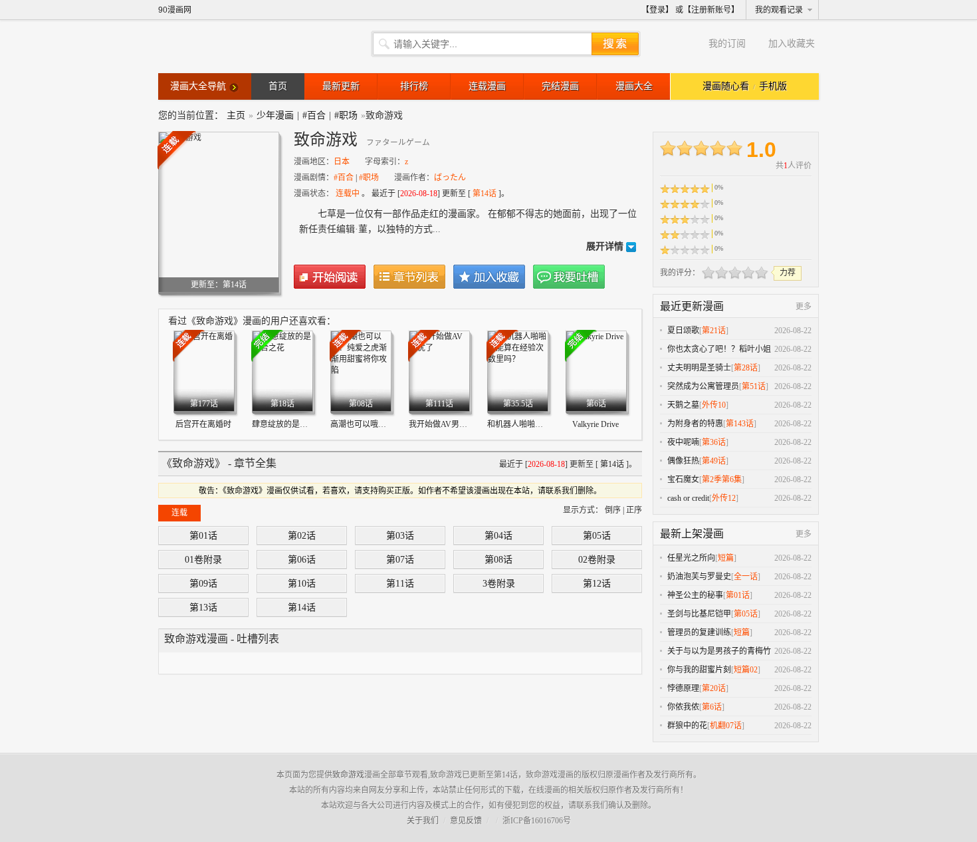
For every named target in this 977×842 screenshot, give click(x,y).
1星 (708, 272)
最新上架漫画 (692, 533)
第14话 (484, 193)
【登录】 (657, 10)
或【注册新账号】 (707, 10)
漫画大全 (634, 86)
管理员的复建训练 (699, 632)
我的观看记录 (779, 10)
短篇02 (746, 669)
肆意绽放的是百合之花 (292, 424)
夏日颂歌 (683, 330)
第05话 (746, 614)
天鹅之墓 (683, 405)
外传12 (724, 498)
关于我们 (423, 820)
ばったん (450, 177)
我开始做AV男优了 (442, 424)
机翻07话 (726, 725)
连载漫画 (487, 86)
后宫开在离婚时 (203, 424)
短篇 (726, 558)
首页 (278, 86)
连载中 (348, 193)
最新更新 (341, 86)
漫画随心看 (726, 86)
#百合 (314, 115)
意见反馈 (466, 820)
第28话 (746, 367)
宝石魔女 (683, 479)
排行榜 (414, 86)
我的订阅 (727, 44)
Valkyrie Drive (595, 424)
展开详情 (604, 246)
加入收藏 (489, 277)
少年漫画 (275, 115)
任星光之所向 (691, 558)
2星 (715, 272)
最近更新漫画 (692, 306)
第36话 (714, 442)
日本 (342, 161)
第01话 (738, 595)
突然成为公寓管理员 (703, 386)
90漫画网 (174, 10)
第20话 (714, 688)
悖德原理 (683, 688)
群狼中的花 (687, 725)
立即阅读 (330, 277)
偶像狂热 (683, 461)
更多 (804, 306)
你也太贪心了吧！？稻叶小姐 (719, 349)
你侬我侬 (683, 707)
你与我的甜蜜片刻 (699, 669)
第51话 (754, 386)
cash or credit (688, 498)
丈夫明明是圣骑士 (699, 367)
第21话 (714, 330)
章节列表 (409, 277)
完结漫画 (560, 86)
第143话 (740, 423)
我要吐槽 (569, 277)
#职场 (346, 115)
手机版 (773, 86)
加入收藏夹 (791, 44)
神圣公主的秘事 (695, 595)
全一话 (746, 576)
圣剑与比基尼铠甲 (699, 614)
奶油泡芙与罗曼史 (699, 576)
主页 (236, 115)
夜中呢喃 (683, 442)
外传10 (714, 405)
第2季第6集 (722, 479)
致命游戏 (348, 774)
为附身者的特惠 (695, 423)
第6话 (712, 707)
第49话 (714, 461)
